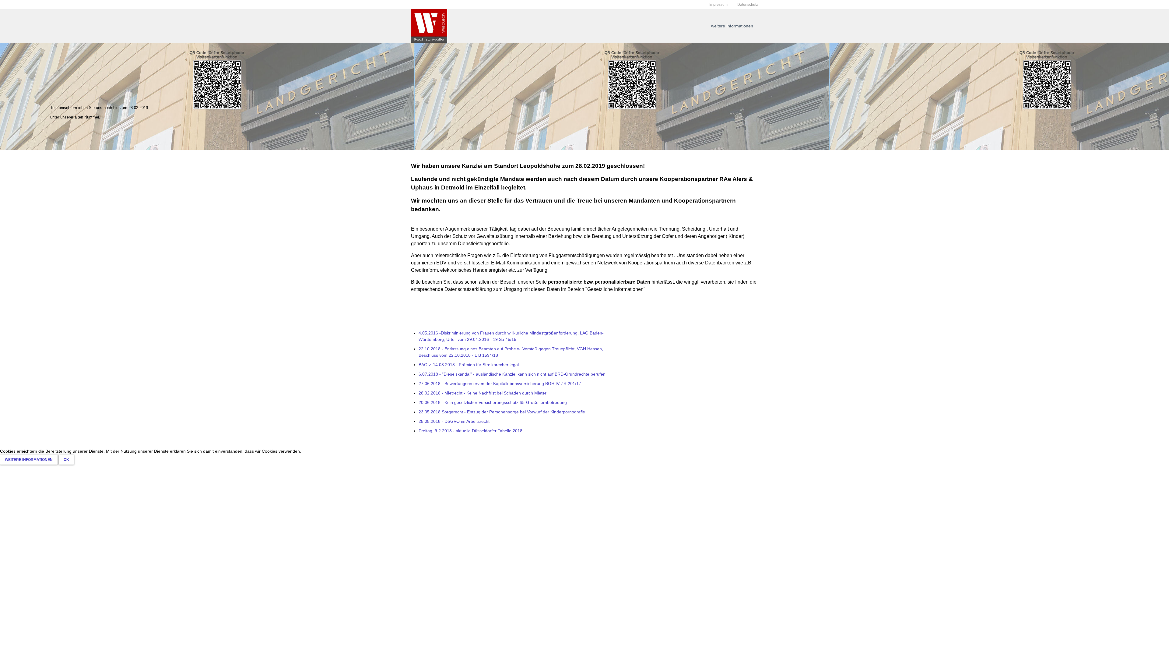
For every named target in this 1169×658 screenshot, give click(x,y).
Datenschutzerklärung (468, 289)
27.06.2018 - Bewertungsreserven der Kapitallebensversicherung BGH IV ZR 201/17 (500, 383)
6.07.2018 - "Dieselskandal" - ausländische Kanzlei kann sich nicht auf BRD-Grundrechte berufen (512, 374)
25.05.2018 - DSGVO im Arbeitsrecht (454, 421)
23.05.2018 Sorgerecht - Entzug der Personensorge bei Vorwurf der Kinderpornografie (502, 411)
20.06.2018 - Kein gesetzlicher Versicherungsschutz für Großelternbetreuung (493, 402)
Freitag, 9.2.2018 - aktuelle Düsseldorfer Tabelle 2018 (470, 430)
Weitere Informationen (29, 460)
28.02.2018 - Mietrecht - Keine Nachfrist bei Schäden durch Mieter (482, 393)
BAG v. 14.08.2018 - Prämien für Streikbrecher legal (469, 364)
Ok (66, 460)
